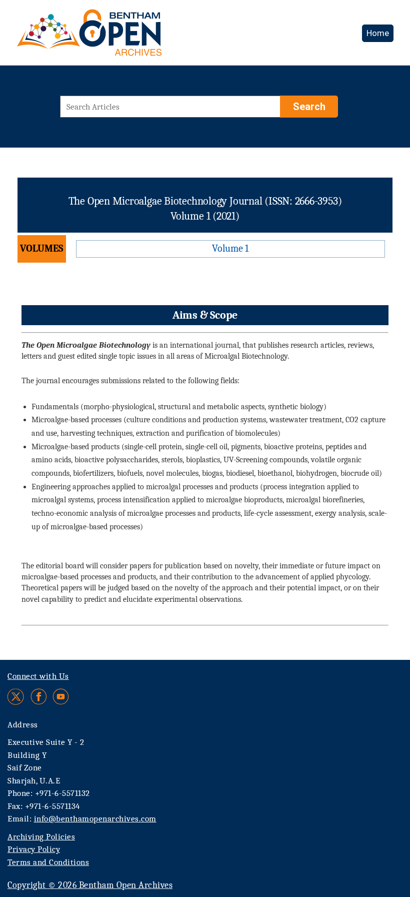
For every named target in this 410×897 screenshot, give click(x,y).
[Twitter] (16, 696)
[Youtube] (61, 696)
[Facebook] (39, 696)
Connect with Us (38, 676)
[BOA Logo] (118, 37)
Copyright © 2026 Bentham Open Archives (90, 885)
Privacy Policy (34, 849)
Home (377, 33)
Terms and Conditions (48, 862)
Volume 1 (230, 248)
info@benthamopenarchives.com (95, 818)
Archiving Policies (41, 836)
